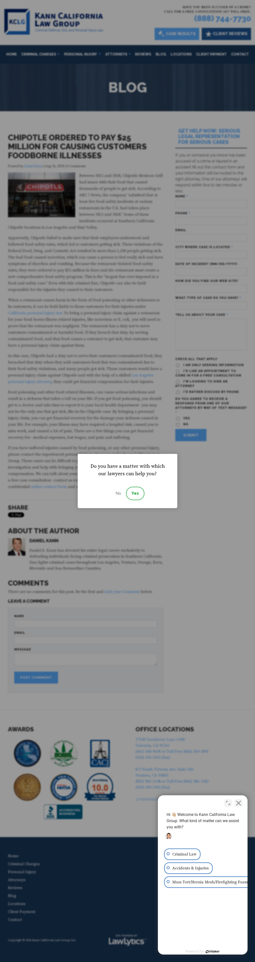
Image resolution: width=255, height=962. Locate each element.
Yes (135, 493)
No (118, 493)
